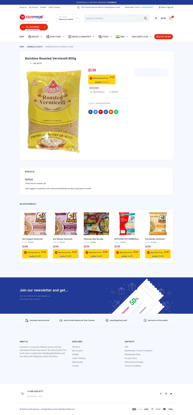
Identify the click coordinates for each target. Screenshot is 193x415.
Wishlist (43, 7)
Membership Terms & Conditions (138, 350)
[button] (97, 92)
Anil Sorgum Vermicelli (32, 239)
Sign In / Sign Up (167, 7)
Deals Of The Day (163, 36)
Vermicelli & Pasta (34, 47)
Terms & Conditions (133, 366)
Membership (77, 362)
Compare (114, 92)
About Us (23, 7)
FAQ (126, 347)
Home (21, 36)
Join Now (98, 82)
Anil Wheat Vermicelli (62, 239)
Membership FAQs (132, 354)
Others (104, 36)
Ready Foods (55, 36)
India (122, 36)
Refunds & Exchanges (134, 362)
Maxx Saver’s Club (140, 36)
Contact (75, 366)
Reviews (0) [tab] (30, 171)
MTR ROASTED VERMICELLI (126, 239)
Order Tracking (54, 7)
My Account (33, 7)
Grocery (35, 36)
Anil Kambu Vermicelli (155, 239)
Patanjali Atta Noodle (93, 239)
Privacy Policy (131, 358)
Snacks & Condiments (81, 36)
